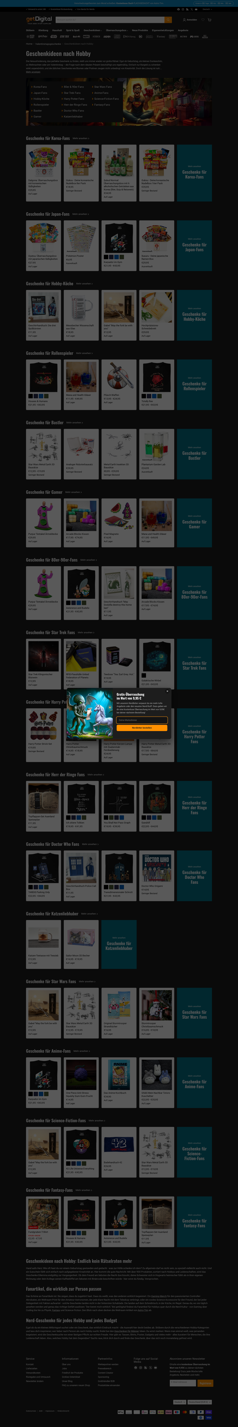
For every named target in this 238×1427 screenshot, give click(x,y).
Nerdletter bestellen (142, 728)
